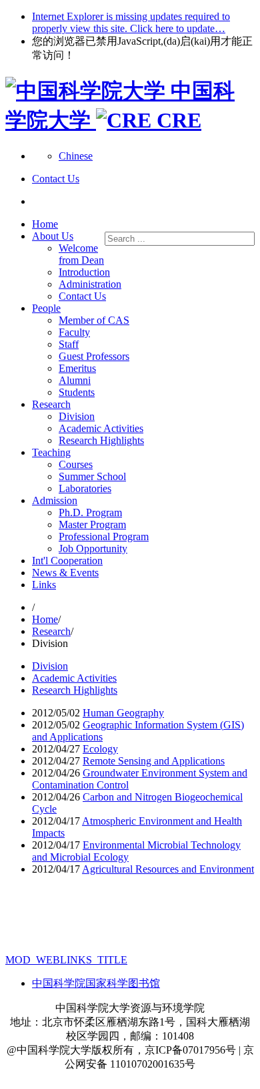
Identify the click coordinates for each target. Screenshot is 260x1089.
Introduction (84, 272)
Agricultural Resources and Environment (168, 869)
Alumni (75, 380)
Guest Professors (94, 356)
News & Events (65, 572)
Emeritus (77, 368)
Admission (54, 500)
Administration (90, 284)
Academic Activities (101, 428)
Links (44, 584)
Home (45, 224)
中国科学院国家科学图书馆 (96, 983)
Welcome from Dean (81, 254)
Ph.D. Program (90, 512)
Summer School (92, 476)
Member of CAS (94, 320)
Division (77, 416)
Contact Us (82, 296)
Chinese (76, 156)
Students (77, 392)
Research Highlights (101, 440)
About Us (52, 236)
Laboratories (85, 488)
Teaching (51, 452)
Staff (69, 344)
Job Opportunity (93, 548)
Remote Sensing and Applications (154, 761)
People (46, 308)
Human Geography (123, 712)
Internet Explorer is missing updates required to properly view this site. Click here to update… (131, 22)
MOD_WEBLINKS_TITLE (66, 959)
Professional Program (104, 536)
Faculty (74, 332)
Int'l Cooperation (67, 560)
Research (51, 404)
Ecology (100, 748)
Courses (76, 464)
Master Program (92, 524)
